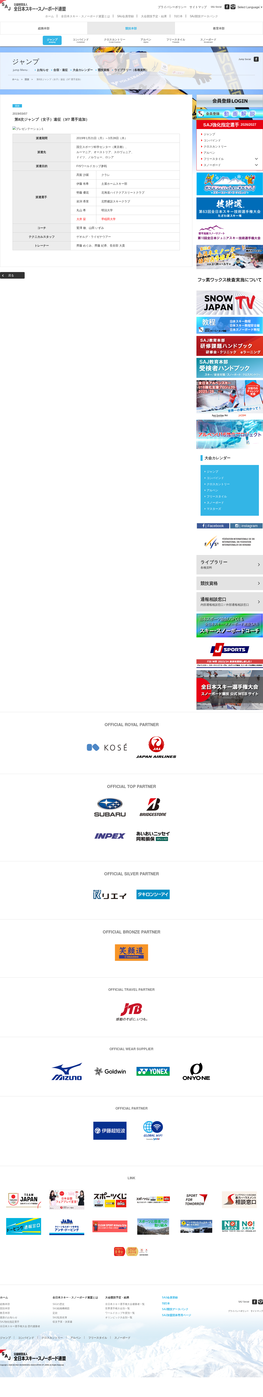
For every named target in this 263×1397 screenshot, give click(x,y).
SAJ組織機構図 (61, 1308)
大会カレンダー (83, 70)
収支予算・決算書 (62, 1321)
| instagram (248, 526)
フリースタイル (175, 40)
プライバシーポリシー (172, 7)
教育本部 (219, 28)
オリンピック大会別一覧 (118, 1317)
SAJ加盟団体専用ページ (176, 1315)
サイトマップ (198, 7)
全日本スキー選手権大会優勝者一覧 (125, 1304)
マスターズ (214, 508)
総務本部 (44, 28)
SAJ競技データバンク (204, 16)
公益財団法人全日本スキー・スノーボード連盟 (33, 1356)
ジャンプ (52, 40)
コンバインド (81, 40)
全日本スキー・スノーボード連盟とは (85, 16)
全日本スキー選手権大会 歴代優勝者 (20, 1326)
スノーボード (208, 40)
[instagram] (233, 6)
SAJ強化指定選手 (9, 1321)
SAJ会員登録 (125, 16)
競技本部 (131, 28)
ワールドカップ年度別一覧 (120, 1313)
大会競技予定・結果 (154, 16)
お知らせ (42, 70)
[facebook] (227, 6)
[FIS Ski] (229, 542)
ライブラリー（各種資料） (131, 70)
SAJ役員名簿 (60, 1317)
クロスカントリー (114, 40)
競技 (27, 79)
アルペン (146, 40)
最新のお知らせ (8, 1317)
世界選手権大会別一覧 (117, 1308)
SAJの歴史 (59, 1304)
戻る (11, 275)
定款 (55, 1313)
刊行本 (178, 16)
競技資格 (103, 70)
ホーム (49, 16)
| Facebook (214, 526)
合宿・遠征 (60, 70)
